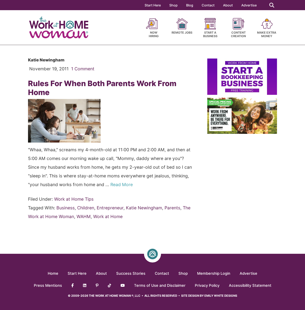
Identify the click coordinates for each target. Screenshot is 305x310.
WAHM (84, 216)
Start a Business (210, 34)
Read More (122, 184)
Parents (172, 207)
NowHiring (154, 34)
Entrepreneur (110, 207)
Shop (173, 5)
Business (65, 207)
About (228, 5)
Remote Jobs (182, 32)
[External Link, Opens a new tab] (242, 93)
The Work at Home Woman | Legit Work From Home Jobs (60, 27)
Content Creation (238, 34)
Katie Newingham (144, 207)
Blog (189, 5)
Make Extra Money (266, 34)
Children (85, 207)
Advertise (249, 5)
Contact (208, 5)
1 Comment (82, 68)
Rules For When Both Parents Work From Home (102, 88)
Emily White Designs (220, 295)
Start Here (153, 5)
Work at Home (108, 216)
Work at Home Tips (74, 199)
